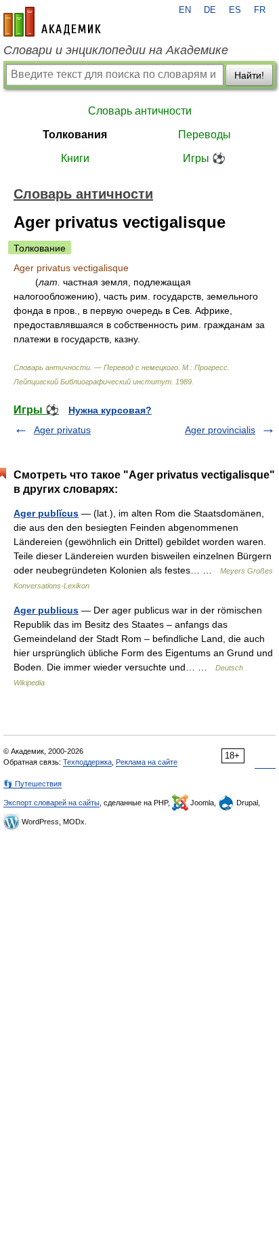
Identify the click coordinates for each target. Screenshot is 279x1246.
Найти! (249, 75)
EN (185, 10)
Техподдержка (87, 762)
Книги (75, 158)
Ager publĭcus (46, 513)
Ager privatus (62, 429)
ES (235, 10)
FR (259, 10)
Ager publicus (46, 610)
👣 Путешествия (32, 784)
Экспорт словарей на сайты (51, 803)
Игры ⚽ (204, 158)
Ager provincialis (220, 429)
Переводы (204, 134)
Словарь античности (140, 111)
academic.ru (52, 22)
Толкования (75, 134)
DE (210, 10)
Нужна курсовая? (110, 410)
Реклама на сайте (146, 762)
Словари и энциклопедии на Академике (115, 50)
